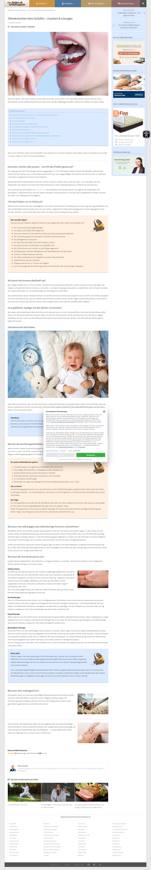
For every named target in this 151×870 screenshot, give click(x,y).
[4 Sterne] (12, 753)
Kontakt (66, 864)
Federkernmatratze (50, 829)
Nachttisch (115, 838)
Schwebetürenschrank (120, 829)
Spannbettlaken (117, 852)
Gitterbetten (82, 832)
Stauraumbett (14, 852)
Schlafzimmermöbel (119, 824)
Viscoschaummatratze (51, 835)
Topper (46, 855)
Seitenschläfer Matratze (52, 844)
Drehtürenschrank (118, 832)
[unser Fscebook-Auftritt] (88, 864)
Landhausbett (13, 841)
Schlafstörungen (35, 10)
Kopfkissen (116, 844)
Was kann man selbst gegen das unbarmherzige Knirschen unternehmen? (36, 136)
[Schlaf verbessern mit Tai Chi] (24, 792)
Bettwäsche (116, 850)
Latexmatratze (49, 838)
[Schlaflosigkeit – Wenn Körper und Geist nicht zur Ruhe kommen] (58, 792)
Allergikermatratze (50, 852)
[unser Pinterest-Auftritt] (94, 864)
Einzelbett (12, 824)
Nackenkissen (117, 847)
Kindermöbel (82, 826)
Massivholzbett (14, 832)
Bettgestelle (116, 855)
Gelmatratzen (48, 832)
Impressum (55, 864)
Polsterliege (82, 852)
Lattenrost (81, 824)
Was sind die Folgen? (18, 121)
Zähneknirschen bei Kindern (21, 130)
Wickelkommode (84, 835)
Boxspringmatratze (50, 841)
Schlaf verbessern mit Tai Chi (17, 804)
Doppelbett (13, 826)
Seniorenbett (13, 844)
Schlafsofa (81, 847)
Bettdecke (116, 841)
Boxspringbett (14, 829)
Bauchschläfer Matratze (51, 850)
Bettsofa (81, 855)
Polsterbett (13, 835)
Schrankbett (13, 855)
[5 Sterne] (13, 753)
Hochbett (81, 841)
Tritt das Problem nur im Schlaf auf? (24, 118)
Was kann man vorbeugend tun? (22, 142)
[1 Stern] (8, 753)
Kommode (116, 835)
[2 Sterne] (9, 753)
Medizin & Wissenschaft (17, 10)
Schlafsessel (82, 850)
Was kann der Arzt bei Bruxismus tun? (24, 139)
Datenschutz (79, 864)
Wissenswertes (49, 10)
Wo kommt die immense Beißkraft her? (25, 124)
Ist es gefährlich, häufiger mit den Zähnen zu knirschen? (30, 127)
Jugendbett (82, 844)
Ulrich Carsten (16, 23)
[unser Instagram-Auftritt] (100, 864)
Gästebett (12, 850)
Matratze (47, 824)
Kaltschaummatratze (51, 826)
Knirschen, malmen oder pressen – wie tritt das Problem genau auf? (34, 115)
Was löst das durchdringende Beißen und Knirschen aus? (30, 133)
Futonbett (12, 838)
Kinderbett (81, 838)
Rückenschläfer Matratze (52, 847)
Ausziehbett (13, 847)
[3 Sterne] (10, 753)
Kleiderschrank (117, 826)
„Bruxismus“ (40, 189)
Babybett (81, 829)
